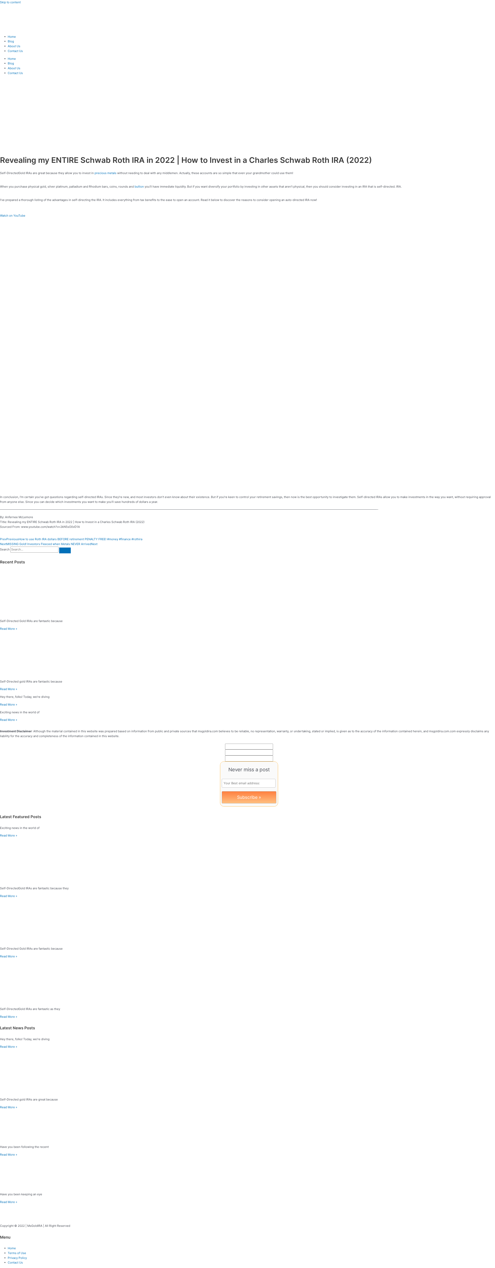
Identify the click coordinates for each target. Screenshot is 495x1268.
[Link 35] (247, 1126)
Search (5, 549)
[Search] (65, 550)
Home (12, 36)
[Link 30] (247, 981)
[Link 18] (247, 593)
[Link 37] (247, 1173)
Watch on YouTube (12, 215)
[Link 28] (247, 920)
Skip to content (10, 2)
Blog (11, 41)
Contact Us (15, 51)
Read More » (8, 629)
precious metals (105, 173)
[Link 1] (23, 29)
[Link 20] (247, 653)
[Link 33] (247, 1071)
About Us (14, 46)
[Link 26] (247, 860)
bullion (139, 186)
